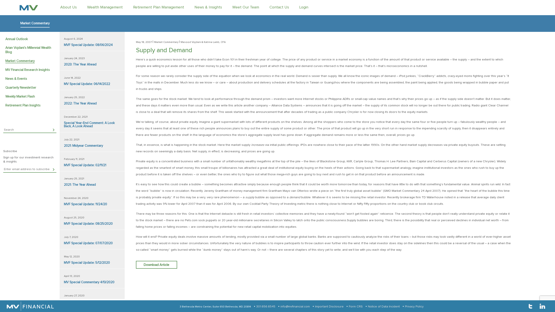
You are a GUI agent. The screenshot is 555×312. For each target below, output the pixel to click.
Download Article (156, 264)
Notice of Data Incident (384, 306)
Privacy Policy (414, 306)
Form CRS (356, 306)
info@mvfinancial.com (295, 306)
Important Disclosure (329, 306)
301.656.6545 (265, 306)
